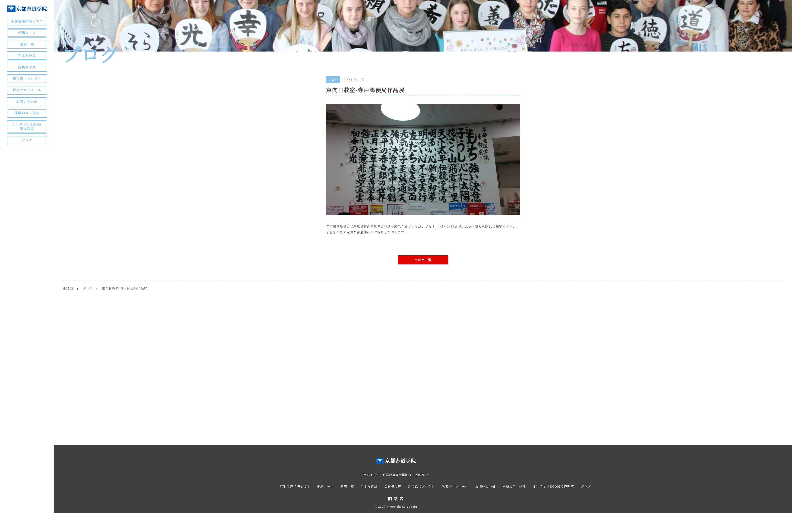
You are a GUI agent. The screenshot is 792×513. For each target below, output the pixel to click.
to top (784, 506)
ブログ (333, 79)
